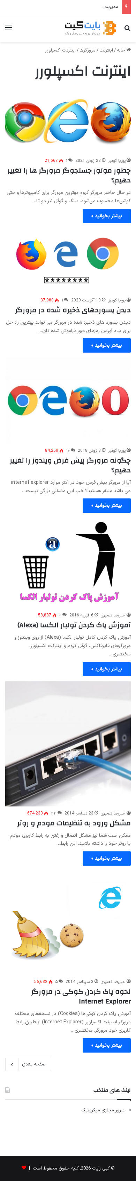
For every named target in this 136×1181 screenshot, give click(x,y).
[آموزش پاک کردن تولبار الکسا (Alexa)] (68, 563)
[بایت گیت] (91, 28)
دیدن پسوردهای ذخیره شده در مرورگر (73, 310)
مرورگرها (88, 50)
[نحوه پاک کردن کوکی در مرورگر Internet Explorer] (68, 923)
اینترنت (106, 50)
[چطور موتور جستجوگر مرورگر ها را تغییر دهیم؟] (68, 121)
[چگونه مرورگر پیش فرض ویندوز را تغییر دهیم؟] (68, 400)
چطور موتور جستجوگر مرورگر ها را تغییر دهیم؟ (69, 175)
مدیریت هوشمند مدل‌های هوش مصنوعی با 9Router (68, 6)
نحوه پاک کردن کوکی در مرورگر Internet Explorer (81, 996)
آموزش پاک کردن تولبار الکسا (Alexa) (74, 625)
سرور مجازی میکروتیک (102, 1110)
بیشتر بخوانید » (106, 216)
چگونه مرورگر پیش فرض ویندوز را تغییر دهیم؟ (70, 465)
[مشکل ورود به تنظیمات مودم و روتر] (68, 743)
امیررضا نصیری (113, 615)
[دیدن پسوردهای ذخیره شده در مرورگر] (68, 260)
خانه (122, 50)
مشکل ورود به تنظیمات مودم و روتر (74, 823)
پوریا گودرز (117, 161)
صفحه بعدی (34, 1064)
